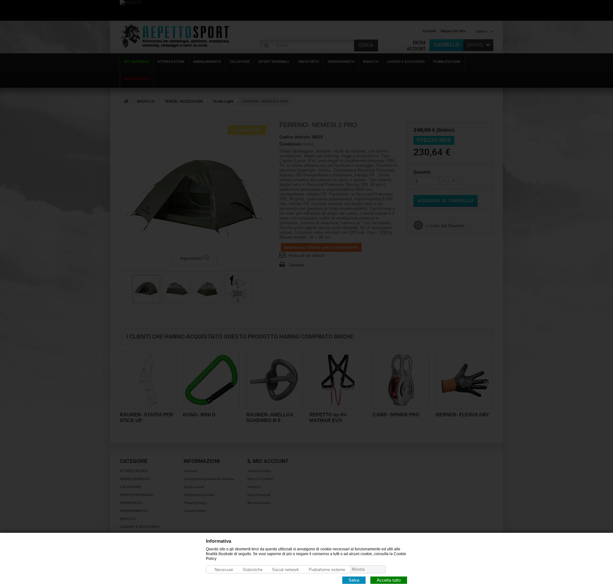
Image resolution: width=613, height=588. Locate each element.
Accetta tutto (389, 579)
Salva (354, 579)
